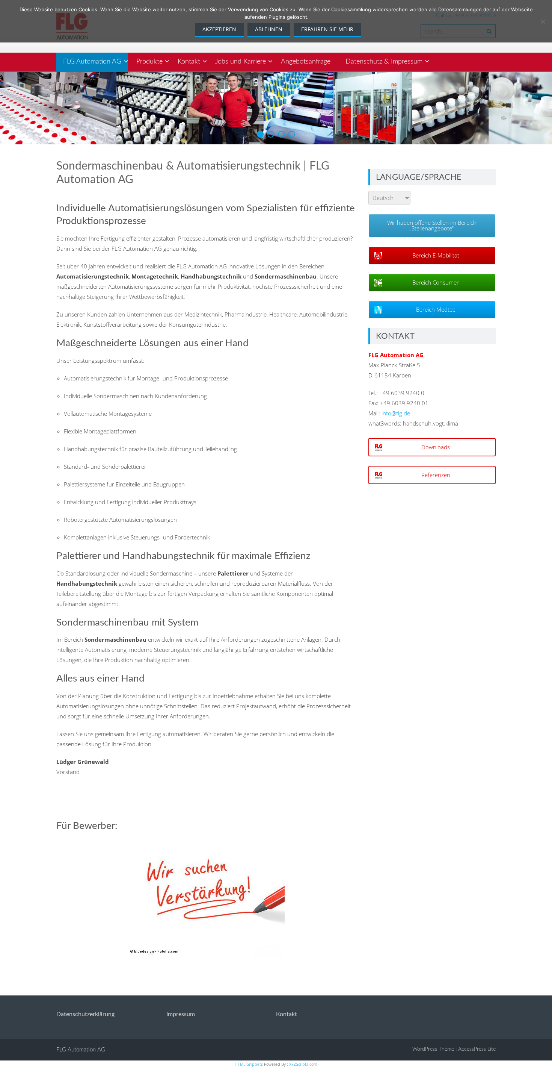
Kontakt (189, 61)
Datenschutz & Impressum (383, 61)
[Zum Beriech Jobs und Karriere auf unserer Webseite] (205, 897)
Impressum (180, 1014)
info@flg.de (396, 413)
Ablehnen (268, 29)
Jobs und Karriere (240, 61)
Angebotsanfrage (305, 61)
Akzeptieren (219, 29)
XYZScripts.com (303, 1064)
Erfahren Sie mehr (327, 29)
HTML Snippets (249, 1064)
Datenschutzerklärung (85, 1014)
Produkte (149, 61)
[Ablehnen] (542, 21)
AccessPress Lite (477, 1049)
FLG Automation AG (92, 61)
